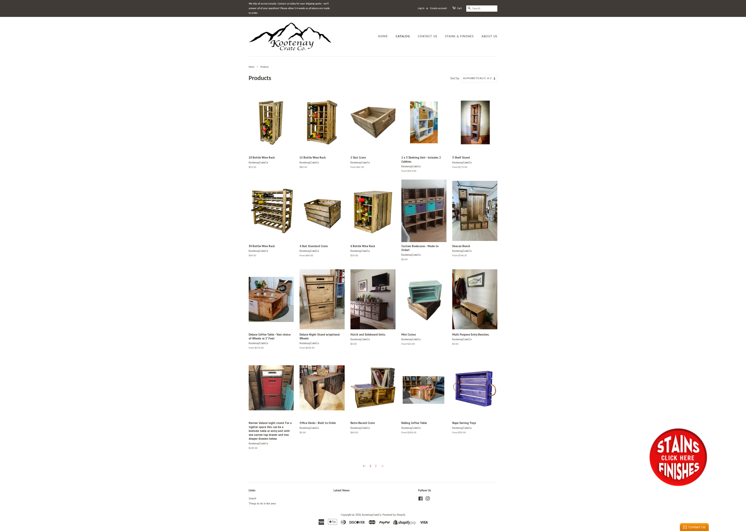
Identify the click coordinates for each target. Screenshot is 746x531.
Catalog (403, 36)
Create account (438, 8)
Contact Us (427, 36)
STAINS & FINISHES (459, 36)
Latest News (341, 490)
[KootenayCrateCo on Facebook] (420, 499)
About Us (489, 36)
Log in (421, 8)
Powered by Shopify (394, 514)
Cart (459, 8)
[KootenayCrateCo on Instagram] (427, 499)
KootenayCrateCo (371, 514)
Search (252, 498)
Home (383, 36)
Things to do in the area (262, 503)
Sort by (454, 78)
